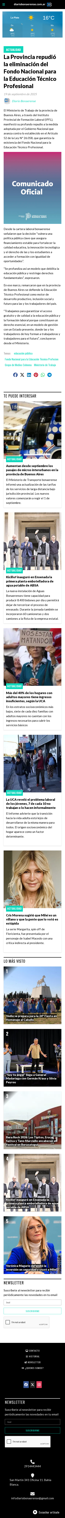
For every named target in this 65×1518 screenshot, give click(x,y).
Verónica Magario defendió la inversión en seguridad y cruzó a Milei (31, 1267)
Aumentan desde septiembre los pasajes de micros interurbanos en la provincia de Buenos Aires (32, 470)
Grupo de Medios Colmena (18, 365)
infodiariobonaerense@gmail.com (32, 1498)
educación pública (23, 353)
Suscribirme (32, 1311)
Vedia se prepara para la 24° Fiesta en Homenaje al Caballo (31, 1017)
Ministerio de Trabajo (45, 365)
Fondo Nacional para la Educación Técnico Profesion (31, 359)
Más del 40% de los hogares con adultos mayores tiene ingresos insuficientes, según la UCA (29, 697)
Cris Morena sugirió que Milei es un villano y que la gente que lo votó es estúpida (32, 919)
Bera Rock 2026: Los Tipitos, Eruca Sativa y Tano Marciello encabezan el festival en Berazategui (31, 1140)
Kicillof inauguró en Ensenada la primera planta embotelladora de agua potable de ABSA (30, 581)
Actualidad (13, 49)
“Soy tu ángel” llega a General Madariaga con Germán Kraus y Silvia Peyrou (31, 1078)
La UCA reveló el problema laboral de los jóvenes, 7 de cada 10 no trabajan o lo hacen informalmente (31, 803)
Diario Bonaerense (24, 101)
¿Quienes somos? (34, 1368)
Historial (34, 1356)
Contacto (34, 1350)
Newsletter (14, 1282)
